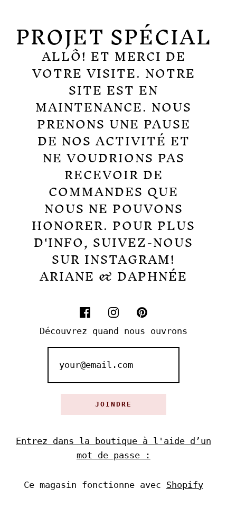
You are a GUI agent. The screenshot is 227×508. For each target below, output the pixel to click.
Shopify (184, 484)
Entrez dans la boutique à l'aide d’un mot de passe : (113, 448)
